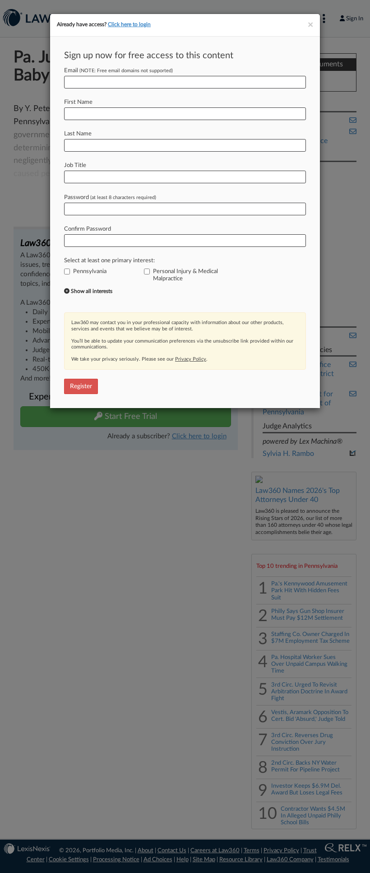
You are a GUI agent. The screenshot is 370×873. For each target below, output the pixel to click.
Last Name (78, 134)
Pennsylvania (89, 271)
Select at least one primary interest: (109, 261)
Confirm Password (87, 229)
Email (118, 71)
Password (110, 197)
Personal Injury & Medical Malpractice (185, 275)
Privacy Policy (190, 359)
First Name (78, 102)
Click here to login (129, 24)
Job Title (75, 165)
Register (81, 386)
